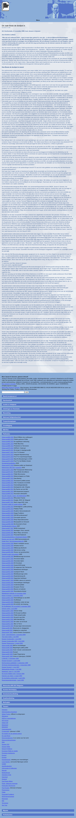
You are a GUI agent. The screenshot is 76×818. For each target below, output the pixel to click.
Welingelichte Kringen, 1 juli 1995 (11, 669)
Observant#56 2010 (8, 506)
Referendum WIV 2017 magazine (11, 467)
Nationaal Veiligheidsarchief (12, 417)
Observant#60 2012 (8, 493)
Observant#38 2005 (8, 556)
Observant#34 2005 (8, 565)
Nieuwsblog (6, 413)
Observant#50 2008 (8, 519)
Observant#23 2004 (8, 589)
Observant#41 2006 (8, 548)
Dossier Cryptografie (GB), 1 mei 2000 (13, 641)
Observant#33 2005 (8, 567)
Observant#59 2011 (7, 498)
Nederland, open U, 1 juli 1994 (11, 671)
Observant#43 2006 (8, 543)
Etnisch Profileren (7, 748)
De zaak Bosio (6, 736)
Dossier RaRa (6, 746)
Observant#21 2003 (8, 597)
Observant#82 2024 (8, 441)
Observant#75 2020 (8, 456)
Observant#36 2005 (8, 561)
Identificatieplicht (7, 766)
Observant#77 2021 (8, 452)
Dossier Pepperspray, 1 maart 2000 (12, 643)
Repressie (5, 798)
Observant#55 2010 (8, 508)
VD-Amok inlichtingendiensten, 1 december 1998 (16, 665)
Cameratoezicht (6, 729)
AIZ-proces (5, 720)
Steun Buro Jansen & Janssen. (11, 387)
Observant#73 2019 (8, 461)
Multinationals (6, 772)
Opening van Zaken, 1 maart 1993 (12, 676)
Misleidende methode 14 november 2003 (14, 593)
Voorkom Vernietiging (9, 689)
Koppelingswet (6, 759)
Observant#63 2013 (8, 487)
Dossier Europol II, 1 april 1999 (11, 660)
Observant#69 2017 (8, 474)
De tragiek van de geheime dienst (12, 733)
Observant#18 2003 (8, 604)
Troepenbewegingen (9, 421)
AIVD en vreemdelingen (9, 718)
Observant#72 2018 (8, 465)
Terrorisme (5, 803)
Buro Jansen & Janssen (9, 384)
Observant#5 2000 (7, 647)
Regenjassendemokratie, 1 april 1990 (13, 680)
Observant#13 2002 (8, 619)
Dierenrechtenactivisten (9, 740)
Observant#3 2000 (7, 652)
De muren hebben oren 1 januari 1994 (13, 673)
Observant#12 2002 (8, 621)
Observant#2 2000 (7, 654)
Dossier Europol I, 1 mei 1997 (10, 667)
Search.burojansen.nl (9, 396)
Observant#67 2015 (8, 478)
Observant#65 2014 (8, 482)
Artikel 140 (5, 722)
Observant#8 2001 (7, 630)
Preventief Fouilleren (8, 794)
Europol (4, 755)
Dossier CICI (5, 744)
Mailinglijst (6, 702)
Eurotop (4, 757)
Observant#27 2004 (8, 580)
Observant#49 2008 (8, 522)
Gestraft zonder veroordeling (10, 554)
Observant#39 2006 (8, 552)
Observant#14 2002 (8, 617)
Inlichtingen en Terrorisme (11, 409)
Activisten (4, 709)
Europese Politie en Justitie (10, 751)
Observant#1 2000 (7, 656)
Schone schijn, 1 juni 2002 (9, 608)
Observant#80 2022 (8, 446)
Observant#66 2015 (8, 480)
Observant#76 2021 (8, 454)
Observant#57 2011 (7, 502)
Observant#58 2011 (7, 500)
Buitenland (5, 725)
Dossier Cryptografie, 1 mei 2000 (11, 639)
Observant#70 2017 (8, 472)
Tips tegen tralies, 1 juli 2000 (10, 636)
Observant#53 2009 (8, 513)
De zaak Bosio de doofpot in (13, 26)
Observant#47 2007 (8, 528)
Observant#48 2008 (8, 524)
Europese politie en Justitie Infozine (12, 504)
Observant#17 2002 (8, 610)
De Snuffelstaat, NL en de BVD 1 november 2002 (16, 606)
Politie (3, 792)
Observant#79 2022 (8, 448)
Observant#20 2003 (8, 600)
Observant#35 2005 (8, 563)
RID (3, 801)
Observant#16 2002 (8, 613)
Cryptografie (5, 731)
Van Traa (4, 805)
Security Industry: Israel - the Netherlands (14, 496)
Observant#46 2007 (8, 530)
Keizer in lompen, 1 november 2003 (12, 595)
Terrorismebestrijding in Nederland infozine (14, 537)
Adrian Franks (6, 714)
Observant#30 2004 (8, 574)
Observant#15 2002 (8, 615)
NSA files (6, 429)
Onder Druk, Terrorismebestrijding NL (13, 541)
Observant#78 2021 (8, 450)
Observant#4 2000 (7, 650)
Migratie (4, 770)
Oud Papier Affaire (7, 781)
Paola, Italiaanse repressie (9, 783)
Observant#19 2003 (8, 602)
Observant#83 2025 (8, 439)
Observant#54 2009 (8, 511)
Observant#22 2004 (8, 591)
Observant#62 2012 (8, 489)
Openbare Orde (6, 775)
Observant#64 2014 (8, 485)
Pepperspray (5, 790)
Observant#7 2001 (7, 632)
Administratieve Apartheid (9, 712)
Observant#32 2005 (8, 569)
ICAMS (4, 764)
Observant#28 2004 (8, 578)
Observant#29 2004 (8, 576)
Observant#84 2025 (8, 437)
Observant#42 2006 (8, 545)
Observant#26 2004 (8, 582)
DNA (3, 742)
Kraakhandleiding (8, 698)
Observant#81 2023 (8, 443)
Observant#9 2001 (7, 628)
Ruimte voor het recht (8, 539)
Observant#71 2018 (8, 469)
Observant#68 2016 (8, 476)
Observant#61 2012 (8, 491)
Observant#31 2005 (8, 571)
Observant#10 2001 (8, 626)
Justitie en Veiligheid (9, 404)
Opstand (4, 779)
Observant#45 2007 (8, 532)
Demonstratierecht (7, 738)
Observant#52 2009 (8, 515)
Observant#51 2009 (8, 517)
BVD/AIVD (5, 727)
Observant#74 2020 (8, 459)
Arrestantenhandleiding (8, 463)
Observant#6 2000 (7, 645)
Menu (38, 20)
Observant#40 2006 (8, 550)
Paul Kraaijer (5, 788)
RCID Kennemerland (8, 796)
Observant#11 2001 (7, 624)
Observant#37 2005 (8, 558)
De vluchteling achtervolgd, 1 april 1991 (13, 678)
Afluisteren (5, 716)
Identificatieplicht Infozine (9, 526)
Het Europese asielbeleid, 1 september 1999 (15, 663)
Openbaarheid (7, 400)
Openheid (5, 777)
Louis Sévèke (6, 762)
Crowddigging (7, 425)
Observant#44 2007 (8, 534)
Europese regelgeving (8, 753)
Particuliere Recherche (8, 785)
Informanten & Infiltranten (9, 768)
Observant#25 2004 (8, 584)
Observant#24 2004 (8, 587)
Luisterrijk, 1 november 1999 (10, 658)
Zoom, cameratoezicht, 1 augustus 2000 (14, 634)
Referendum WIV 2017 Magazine (13, 685)
